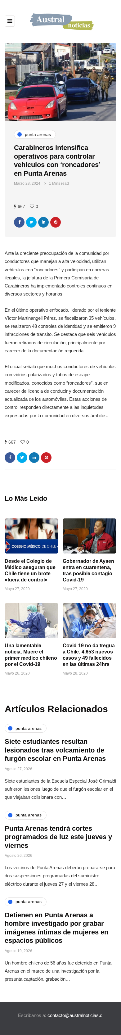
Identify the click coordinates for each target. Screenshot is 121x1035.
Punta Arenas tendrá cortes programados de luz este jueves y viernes (58, 837)
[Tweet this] (31, 222)
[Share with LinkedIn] (43, 222)
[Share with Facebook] (19, 222)
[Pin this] (55, 222)
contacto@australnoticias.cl (75, 1015)
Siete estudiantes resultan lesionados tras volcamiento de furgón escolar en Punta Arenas (55, 750)
